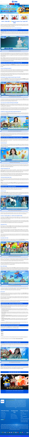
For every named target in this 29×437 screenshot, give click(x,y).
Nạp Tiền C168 (3, 415)
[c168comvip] (14, 1)
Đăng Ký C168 (3, 412)
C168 (1, 24)
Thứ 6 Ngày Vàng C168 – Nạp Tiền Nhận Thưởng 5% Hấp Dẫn (14, 390)
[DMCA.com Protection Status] (3, 419)
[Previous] (1, 383)
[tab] (14, 330)
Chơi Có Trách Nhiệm (14, 415)
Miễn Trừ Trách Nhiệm (14, 416)
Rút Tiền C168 (3, 416)
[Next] (27, 383)
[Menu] (1, 1)
